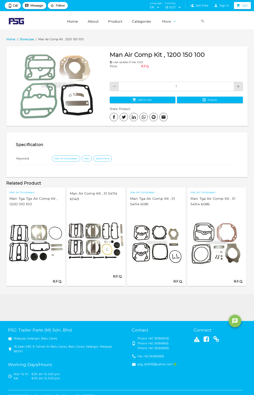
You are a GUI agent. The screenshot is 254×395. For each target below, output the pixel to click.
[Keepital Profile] (197, 339)
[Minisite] (216, 339)
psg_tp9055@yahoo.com (155, 364)
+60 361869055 (158, 338)
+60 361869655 (158, 343)
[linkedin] (134, 117)
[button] (58, 86)
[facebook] (114, 117)
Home (10, 39)
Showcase (27, 39)
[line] (153, 117)
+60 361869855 (158, 348)
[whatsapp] (144, 117)
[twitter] (124, 117)
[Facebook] (206, 339)
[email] (163, 117)
